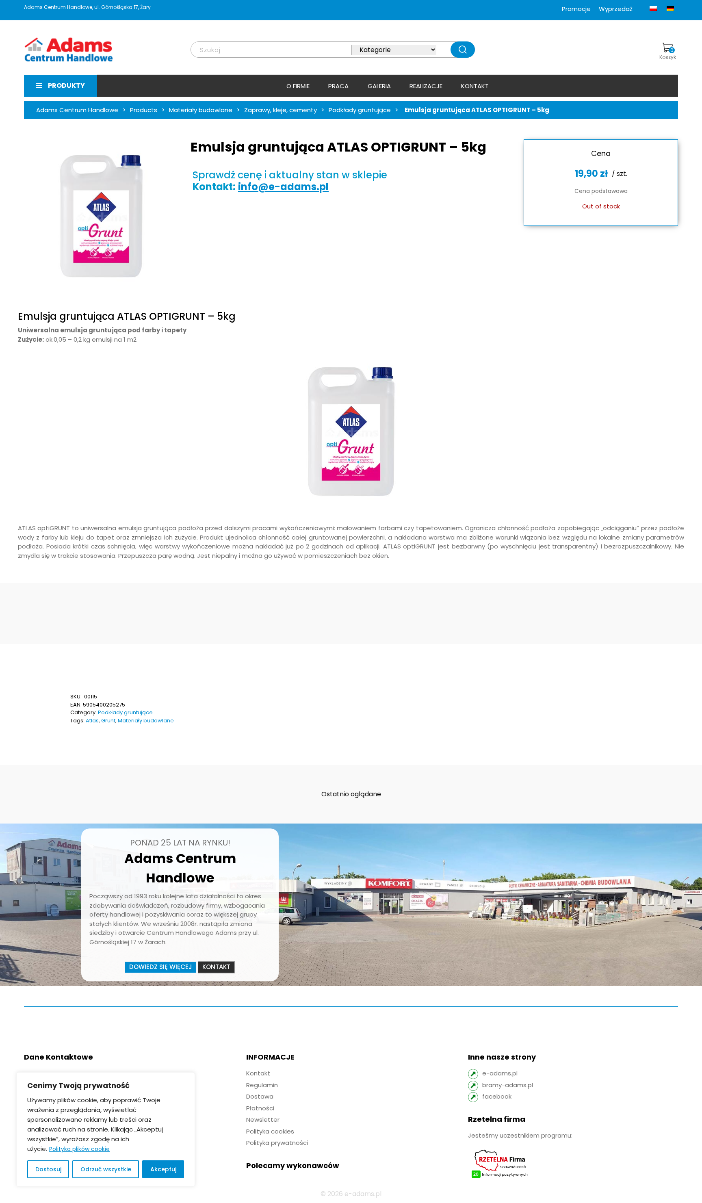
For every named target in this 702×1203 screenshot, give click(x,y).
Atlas (92, 720)
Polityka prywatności (277, 1142)
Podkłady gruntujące (125, 712)
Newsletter (263, 1119)
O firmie (298, 86)
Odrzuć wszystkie (105, 1169)
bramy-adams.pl (507, 1085)
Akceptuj (163, 1169)
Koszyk (667, 54)
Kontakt (475, 86)
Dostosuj (48, 1169)
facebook (496, 1096)
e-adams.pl (500, 1073)
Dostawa (259, 1096)
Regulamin (262, 1085)
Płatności (260, 1108)
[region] (105, 1129)
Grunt (108, 720)
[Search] (463, 49)
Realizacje (426, 86)
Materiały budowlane (146, 720)
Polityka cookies (270, 1131)
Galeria (379, 86)
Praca (338, 86)
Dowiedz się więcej (160, 967)
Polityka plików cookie (79, 1149)
